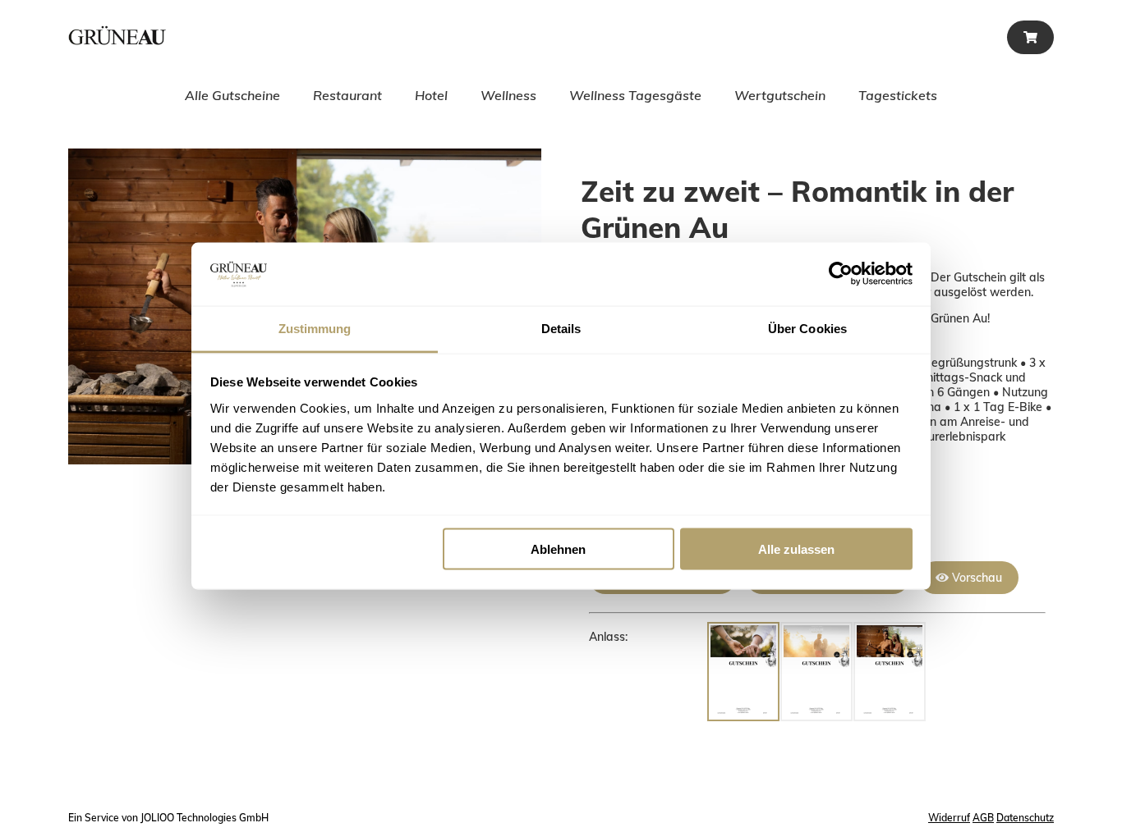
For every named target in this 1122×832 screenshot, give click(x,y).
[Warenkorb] (1030, 37)
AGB (983, 817)
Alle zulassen (796, 549)
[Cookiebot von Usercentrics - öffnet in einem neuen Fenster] (841, 274)
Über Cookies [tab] (807, 328)
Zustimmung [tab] (315, 328)
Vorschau (975, 577)
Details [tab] (561, 328)
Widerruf (949, 817)
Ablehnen (558, 549)
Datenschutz (1025, 817)
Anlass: (608, 636)
